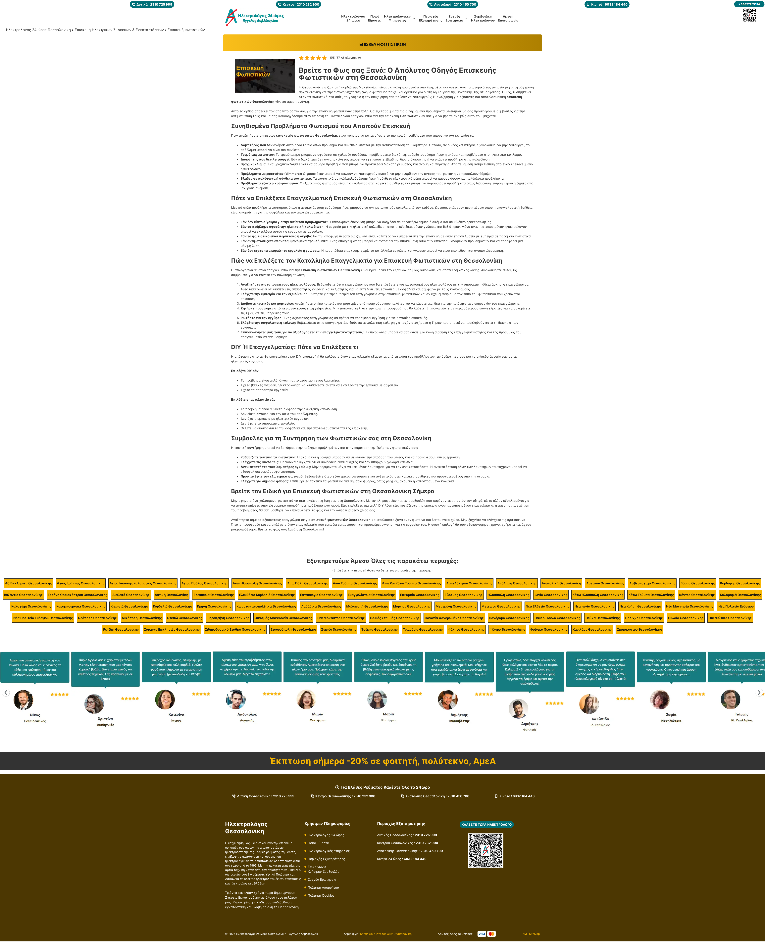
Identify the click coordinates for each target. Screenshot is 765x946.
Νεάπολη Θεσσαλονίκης (97, 618)
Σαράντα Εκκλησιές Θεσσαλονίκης (172, 629)
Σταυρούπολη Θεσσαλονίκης (293, 629)
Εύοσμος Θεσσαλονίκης (463, 595)
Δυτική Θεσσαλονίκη (171, 595)
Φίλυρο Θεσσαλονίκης (507, 629)
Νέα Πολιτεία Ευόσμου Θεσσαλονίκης (43, 618)
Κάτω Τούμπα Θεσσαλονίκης (651, 595)
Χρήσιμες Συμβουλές (323, 872)
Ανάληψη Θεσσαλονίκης (516, 583)
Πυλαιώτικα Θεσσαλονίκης (730, 618)
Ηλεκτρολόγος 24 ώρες (326, 835)
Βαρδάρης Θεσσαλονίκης (740, 583)
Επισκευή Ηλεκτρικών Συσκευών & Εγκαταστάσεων (119, 30)
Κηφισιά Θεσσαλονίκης (129, 606)
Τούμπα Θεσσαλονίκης (379, 629)
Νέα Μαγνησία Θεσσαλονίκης (689, 606)
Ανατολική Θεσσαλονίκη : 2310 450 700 (437, 796)
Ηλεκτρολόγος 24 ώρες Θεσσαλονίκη (38, 30)
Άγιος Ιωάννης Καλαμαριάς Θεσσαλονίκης (143, 583)
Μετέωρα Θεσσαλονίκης (501, 606)
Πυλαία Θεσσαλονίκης (685, 618)
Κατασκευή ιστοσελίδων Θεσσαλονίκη (386, 933)
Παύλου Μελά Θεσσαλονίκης (557, 618)
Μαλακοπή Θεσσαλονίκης (367, 606)
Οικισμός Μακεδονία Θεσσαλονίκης (283, 618)
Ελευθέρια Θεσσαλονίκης (213, 595)
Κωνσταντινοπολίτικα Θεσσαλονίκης (266, 606)
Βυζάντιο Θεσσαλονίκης (23, 595)
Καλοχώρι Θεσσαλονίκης (31, 606)
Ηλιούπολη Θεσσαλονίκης (508, 595)
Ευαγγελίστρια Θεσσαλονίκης (371, 595)
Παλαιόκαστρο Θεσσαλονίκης (341, 618)
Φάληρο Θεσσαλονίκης (466, 629)
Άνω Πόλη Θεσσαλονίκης (307, 583)
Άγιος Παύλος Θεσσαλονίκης (204, 583)
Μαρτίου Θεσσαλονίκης (412, 606)
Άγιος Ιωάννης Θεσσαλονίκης (80, 583)
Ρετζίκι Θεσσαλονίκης (121, 629)
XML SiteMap (531, 933)
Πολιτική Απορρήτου (323, 887)
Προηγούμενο (6, 692)
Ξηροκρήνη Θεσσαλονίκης (228, 618)
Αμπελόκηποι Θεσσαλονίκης (469, 583)
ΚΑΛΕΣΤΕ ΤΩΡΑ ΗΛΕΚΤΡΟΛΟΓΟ (487, 825)
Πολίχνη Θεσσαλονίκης (644, 618)
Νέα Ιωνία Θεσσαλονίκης (594, 606)
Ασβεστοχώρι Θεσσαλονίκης (652, 583)
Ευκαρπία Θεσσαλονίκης (419, 595)
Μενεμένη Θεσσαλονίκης (456, 606)
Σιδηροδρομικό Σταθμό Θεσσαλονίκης (235, 629)
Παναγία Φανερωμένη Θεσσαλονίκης (454, 618)
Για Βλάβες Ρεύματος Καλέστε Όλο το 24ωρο (385, 787)
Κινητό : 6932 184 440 (517, 796)
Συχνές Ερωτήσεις (322, 879)
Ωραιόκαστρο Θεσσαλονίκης (639, 629)
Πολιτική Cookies (321, 895)
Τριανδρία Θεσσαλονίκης (423, 629)
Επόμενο (759, 692)
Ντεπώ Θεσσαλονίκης (184, 618)
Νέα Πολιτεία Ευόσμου (736, 606)
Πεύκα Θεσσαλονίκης (603, 618)
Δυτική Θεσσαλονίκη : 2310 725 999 (265, 796)
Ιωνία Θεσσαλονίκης (551, 595)
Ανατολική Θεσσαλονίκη (561, 583)
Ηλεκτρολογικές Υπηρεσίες (329, 851)
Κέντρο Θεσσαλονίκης (697, 595)
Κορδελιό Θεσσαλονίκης (172, 606)
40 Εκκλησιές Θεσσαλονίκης (28, 583)
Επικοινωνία (317, 867)
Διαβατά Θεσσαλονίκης (131, 595)
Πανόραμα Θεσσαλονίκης (509, 618)
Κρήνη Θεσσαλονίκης (214, 606)
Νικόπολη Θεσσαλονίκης (142, 618)
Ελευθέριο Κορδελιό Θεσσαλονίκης (267, 595)
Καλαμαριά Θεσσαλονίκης (740, 595)
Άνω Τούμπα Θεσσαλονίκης (355, 583)
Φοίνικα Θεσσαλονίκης (548, 629)
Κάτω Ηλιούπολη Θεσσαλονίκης (598, 595)
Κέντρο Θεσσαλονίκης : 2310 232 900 (345, 796)
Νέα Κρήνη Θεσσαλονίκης (640, 606)
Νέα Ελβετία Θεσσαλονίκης (547, 606)
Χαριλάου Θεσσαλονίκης (592, 629)
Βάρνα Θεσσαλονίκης (698, 583)
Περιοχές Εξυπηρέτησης (326, 859)
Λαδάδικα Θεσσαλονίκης (321, 606)
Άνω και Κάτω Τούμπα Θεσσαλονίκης (411, 583)
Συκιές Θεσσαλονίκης (338, 629)
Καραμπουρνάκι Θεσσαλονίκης (80, 606)
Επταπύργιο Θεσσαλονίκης (321, 595)
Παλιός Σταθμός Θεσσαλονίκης (395, 618)
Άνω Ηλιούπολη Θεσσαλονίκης (257, 583)
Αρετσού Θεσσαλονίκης (605, 583)
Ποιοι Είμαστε (318, 843)
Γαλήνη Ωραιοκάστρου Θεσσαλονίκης (77, 595)
